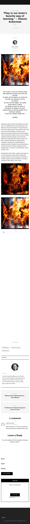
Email (3, 463)
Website (3, 468)
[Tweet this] (24, 357)
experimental (5, 347)
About (3, 517)
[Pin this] (28, 357)
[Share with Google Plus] (26, 357)
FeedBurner (18, 497)
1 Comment (15, 48)
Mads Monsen (15, 46)
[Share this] (22, 357)
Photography (15, 10)
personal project (15, 347)
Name (3, 458)
